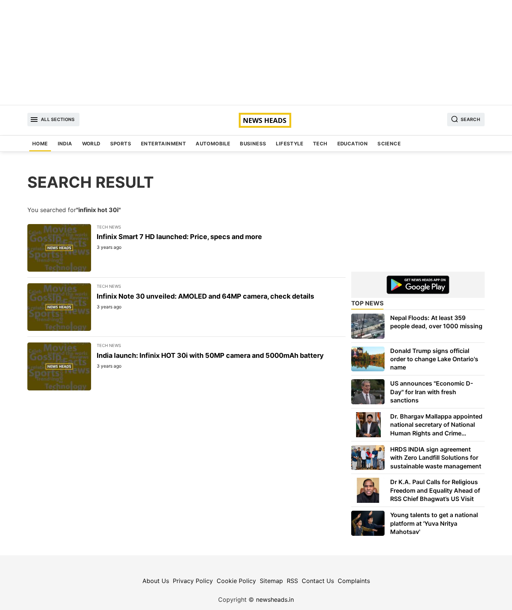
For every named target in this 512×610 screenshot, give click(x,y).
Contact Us (318, 581)
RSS (292, 581)
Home (40, 144)
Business (253, 144)
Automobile (213, 144)
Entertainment (163, 144)
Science (389, 144)
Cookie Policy (236, 581)
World (91, 144)
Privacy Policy (193, 581)
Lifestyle (289, 144)
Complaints (354, 581)
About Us (155, 581)
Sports (120, 144)
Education (352, 144)
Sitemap (271, 581)
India (65, 144)
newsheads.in (275, 599)
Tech (320, 144)
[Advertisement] (256, 52)
